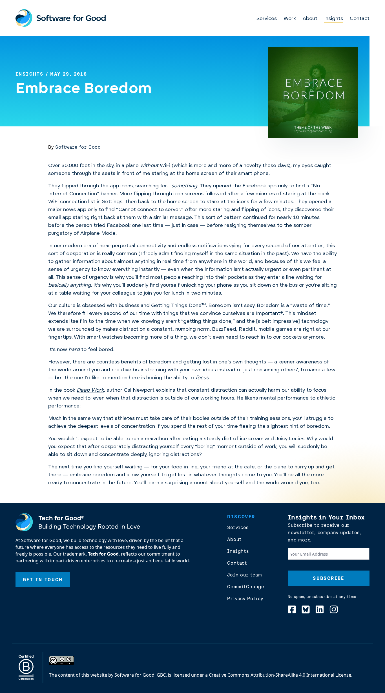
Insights (333, 18)
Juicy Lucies (289, 439)
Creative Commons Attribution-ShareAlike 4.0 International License (280, 675)
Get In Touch (43, 579)
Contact (359, 18)
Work (290, 18)
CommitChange (245, 586)
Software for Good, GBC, (140, 675)
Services (266, 18)
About (310, 18)
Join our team (244, 574)
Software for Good (78, 147)
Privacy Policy (245, 598)
